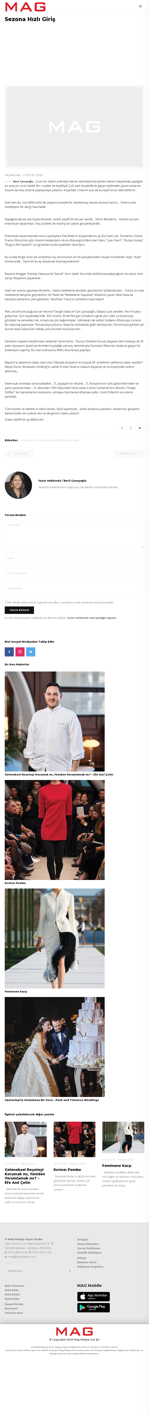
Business (11, 1308)
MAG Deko (12, 1299)
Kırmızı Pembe (15, 883)
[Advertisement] (74, 51)
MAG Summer (14, 1285)
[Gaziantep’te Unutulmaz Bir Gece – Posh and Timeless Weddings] (55, 1047)
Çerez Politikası (88, 1248)
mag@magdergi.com (22, 1256)
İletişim (82, 1239)
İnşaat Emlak (14, 1304)
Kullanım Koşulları (90, 1266)
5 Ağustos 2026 (28, 1163)
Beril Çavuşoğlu (23, 181)
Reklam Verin (86, 1262)
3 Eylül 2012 (33, 175)
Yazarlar (13, 175)
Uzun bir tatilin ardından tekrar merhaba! (49, 440)
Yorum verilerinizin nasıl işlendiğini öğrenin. (92, 618)
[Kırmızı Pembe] (55, 830)
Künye (81, 1258)
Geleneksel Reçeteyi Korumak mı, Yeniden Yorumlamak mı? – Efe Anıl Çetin (59, 774)
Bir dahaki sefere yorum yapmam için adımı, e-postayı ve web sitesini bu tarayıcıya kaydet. (61, 602)
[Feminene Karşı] (55, 938)
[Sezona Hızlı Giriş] (18, 485)
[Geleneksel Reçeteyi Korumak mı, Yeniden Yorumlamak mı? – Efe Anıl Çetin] (55, 721)
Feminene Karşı (16, 991)
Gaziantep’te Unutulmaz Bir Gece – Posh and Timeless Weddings (52, 1100)
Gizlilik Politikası (89, 1252)
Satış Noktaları (88, 1244)
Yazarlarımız (14, 1312)
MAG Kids (12, 1290)
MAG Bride (12, 1294)
